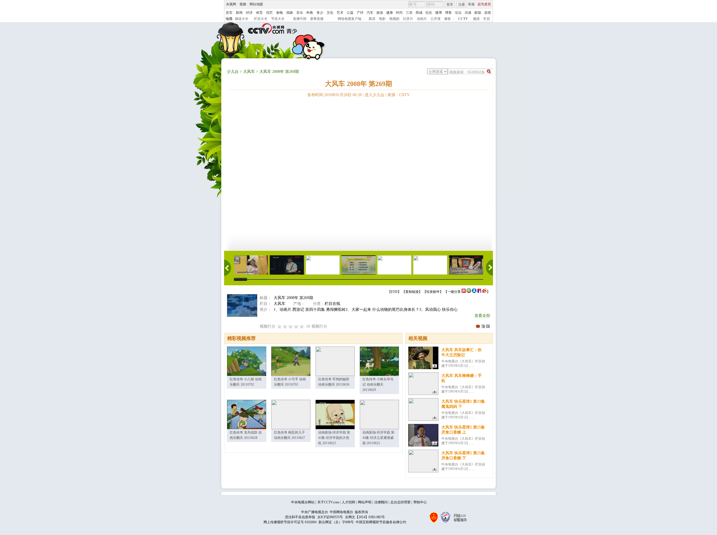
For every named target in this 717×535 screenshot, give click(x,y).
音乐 (299, 13)
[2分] (279, 326)
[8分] (296, 326)
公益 (350, 13)
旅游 (379, 13)
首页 (229, 13)
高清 (372, 19)
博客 (448, 13)
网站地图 (256, 4)
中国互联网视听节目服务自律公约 (381, 522)
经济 (249, 13)
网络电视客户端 (349, 19)
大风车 (249, 72)
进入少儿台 (374, 95)
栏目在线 (332, 304)
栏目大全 (260, 19)
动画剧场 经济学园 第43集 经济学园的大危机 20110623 (334, 437)
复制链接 (412, 292)
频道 (476, 19)
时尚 (399, 13)
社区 (428, 13)
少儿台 (233, 72)
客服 (471, 4)
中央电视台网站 (303, 502)
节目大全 (278, 19)
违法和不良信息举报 (300, 517)
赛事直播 (316, 19)
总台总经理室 (400, 502)
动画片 (422, 19)
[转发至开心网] (464, 292)
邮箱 (477, 13)
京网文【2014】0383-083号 (365, 517)
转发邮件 (433, 292)
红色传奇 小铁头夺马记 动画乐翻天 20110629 (378, 384)
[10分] (302, 326)
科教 (309, 13)
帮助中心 (420, 502)
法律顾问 (381, 502)
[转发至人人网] (474, 292)
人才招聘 (348, 502)
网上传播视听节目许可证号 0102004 (290, 522)
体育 (259, 13)
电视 (229, 19)
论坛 (458, 13)
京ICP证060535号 (330, 517)
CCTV (463, 19)
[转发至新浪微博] (484, 292)
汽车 (370, 13)
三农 (409, 13)
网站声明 (364, 502)
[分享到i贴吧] (479, 292)
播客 (447, 19)
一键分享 (454, 292)
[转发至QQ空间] (469, 292)
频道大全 (241, 19)
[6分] (291, 326)
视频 (242, 4)
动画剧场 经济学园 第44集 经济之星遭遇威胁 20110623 (378, 437)
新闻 (239, 13)
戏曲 (289, 13)
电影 (382, 19)
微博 (438, 13)
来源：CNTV (398, 95)
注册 (461, 4)
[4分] (285, 326)
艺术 (340, 13)
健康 (389, 13)
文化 (330, 13)
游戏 (487, 13)
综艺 (269, 13)
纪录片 (408, 19)
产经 (360, 13)
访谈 (468, 13)
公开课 (435, 19)
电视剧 (394, 19)
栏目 (486, 19)
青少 (319, 13)
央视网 (231, 4)
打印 (394, 292)
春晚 (279, 13)
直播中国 (299, 19)
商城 (419, 13)
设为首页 (484, 4)
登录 (449, 4)
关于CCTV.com (328, 502)
